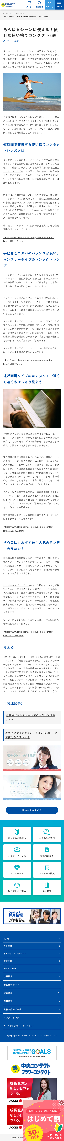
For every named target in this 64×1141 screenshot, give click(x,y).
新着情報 (8, 946)
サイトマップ (51, 1035)
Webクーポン (10, 968)
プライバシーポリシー (32, 1035)
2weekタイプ (39, 210)
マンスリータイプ (12, 321)
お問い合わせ (14, 1035)
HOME (6, 13)
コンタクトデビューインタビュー (19, 1025)
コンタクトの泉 (18, 13)
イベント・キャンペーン (15, 953)
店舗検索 (8, 961)
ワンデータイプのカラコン (16, 585)
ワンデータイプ (51, 198)
